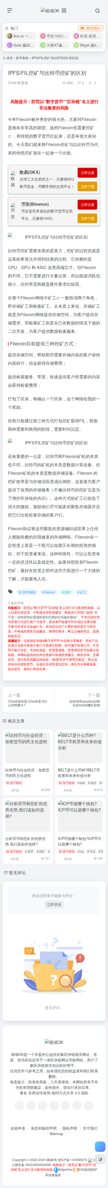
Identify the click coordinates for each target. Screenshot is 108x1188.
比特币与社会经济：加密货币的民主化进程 (27, 772)
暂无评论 (17, 873)
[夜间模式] (100, 1159)
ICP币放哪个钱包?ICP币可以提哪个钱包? (79, 841)
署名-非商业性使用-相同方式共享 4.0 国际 (54, 1092)
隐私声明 (69, 1128)
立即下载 (87, 186)
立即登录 (54, 904)
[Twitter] (65, 1105)
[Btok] (42, 1105)
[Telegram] (54, 1105)
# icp (81, 851)
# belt (81, 783)
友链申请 (17, 1128)
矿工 (52, 298)
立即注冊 (87, 172)
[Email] (88, 1105)
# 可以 (91, 851)
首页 (10, 57)
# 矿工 (82, 592)
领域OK (51, 1159)
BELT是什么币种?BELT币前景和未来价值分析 (79, 772)
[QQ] (31, 1105)
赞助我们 (93, 28)
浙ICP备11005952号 (72, 1159)
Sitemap (56, 1133)
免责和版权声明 (44, 1128)
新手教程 (22, 57)
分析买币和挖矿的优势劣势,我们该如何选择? (25, 841)
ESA (81, 1169)
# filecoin (48, 592)
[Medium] (77, 1105)
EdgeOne (65, 1169)
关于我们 (90, 1128)
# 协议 (92, 783)
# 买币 (29, 851)
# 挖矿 (66, 592)
